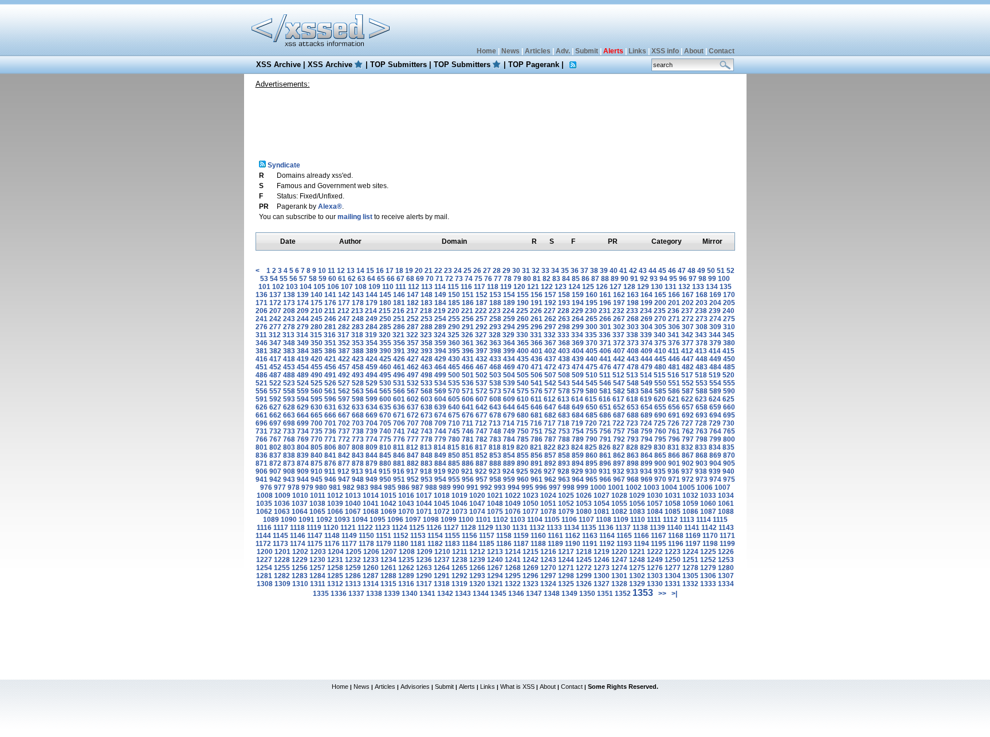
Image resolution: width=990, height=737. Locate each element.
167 (688, 295)
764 (715, 431)
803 (289, 447)
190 (523, 303)
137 (275, 295)
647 (550, 407)
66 (391, 279)
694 (715, 415)
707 (413, 423)
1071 (424, 512)
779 (440, 439)
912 (343, 471)
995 (527, 487)
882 (413, 463)
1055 (619, 504)
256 (468, 319)
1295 (513, 576)
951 (399, 479)
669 (372, 415)
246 (330, 319)
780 (454, 439)
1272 (584, 568)
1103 (517, 520)
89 (615, 279)
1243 (548, 560)
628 (289, 407)
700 (317, 423)
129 (643, 287)
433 (495, 359)
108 (361, 287)
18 (399, 271)
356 (399, 343)
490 (317, 375)
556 (262, 391)
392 (413, 351)
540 (523, 383)
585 (660, 391)
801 (262, 447)
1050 (530, 504)
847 (413, 455)
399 (509, 351)
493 (358, 375)
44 (653, 271)
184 (440, 303)
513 (632, 375)
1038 (317, 504)
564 (372, 391)
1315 (388, 584)
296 (537, 327)
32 (536, 271)
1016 (406, 496)
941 (262, 479)
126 (602, 287)
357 (413, 343)
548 (633, 383)
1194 (641, 544)
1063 (282, 512)
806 (330, 447)
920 (453, 471)
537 (482, 383)
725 (660, 423)
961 (537, 479)
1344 (481, 594)
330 (522, 335)
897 (619, 463)
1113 (686, 520)
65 (381, 279)
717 (550, 423)
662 (275, 415)
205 (729, 303)
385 (317, 351)
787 (550, 439)
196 (605, 303)
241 (262, 319)
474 (578, 367)
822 (550, 447)
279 (303, 327)
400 (523, 351)
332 (550, 335)
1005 (687, 487)
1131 (520, 528)
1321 (495, 584)
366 (537, 343)
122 (547, 287)
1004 (669, 487)
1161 (555, 536)
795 (660, 439)
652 (619, 407)
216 (398, 311)
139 (303, 295)
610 (523, 399)
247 (344, 319)
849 (440, 455)
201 (674, 303)
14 (360, 271)
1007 (722, 487)
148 (427, 295)
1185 (486, 544)
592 (275, 399)
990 (459, 487)
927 (550, 471)
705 (385, 423)
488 (289, 375)
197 (619, 303)
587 (688, 391)
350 (317, 343)
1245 (584, 560)
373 (633, 343)
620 (660, 399)
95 (673, 279)
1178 (366, 544)
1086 (690, 512)
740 (385, 431)
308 (702, 327)
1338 (374, 594)
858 (564, 455)
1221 (637, 552)
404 (578, 351)
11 (331, 271)
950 (385, 479)
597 (344, 399)
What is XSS (517, 686)
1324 (548, 584)
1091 (306, 520)
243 (289, 319)
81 (537, 279)
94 (663, 279)
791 (605, 439)
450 (729, 359)
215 (385, 311)
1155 (452, 536)
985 (390, 487)
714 (508, 423)
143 (358, 295)
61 (342, 279)
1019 (459, 496)
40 (614, 271)
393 (427, 351)
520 (728, 375)
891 (537, 463)
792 (619, 439)
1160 (538, 536)
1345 (498, 594)
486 (262, 375)
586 (674, 391)
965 (592, 479)
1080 (584, 512)
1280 (726, 568)
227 (550, 311)
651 (605, 407)
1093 (342, 520)
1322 (513, 584)
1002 (634, 487)
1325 (566, 584)
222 (481, 311)
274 (715, 319)
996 (541, 487)
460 (385, 367)
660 (729, 407)
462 (413, 367)
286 (399, 327)
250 (385, 319)
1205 (353, 552)
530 (385, 383)
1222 (655, 552)
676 (468, 415)
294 (509, 327)
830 (660, 447)
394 (440, 351)
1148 (332, 536)
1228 (282, 560)
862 (619, 455)
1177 (349, 544)
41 (623, 271)
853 (495, 455)
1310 (300, 584)
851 (468, 455)
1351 (605, 594)
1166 (641, 536)
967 (619, 479)
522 (275, 383)
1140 (674, 528)
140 (317, 295)
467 (482, 367)
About (694, 51)
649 (578, 407)
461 (399, 367)
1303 (655, 576)
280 (317, 327)
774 (372, 439)
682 (550, 415)
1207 (389, 552)
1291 (442, 576)
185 (454, 303)
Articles (538, 51)
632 (344, 407)
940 (728, 471)
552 (688, 383)
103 (292, 287)
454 (303, 367)
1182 (435, 544)
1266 (477, 568)
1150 (366, 536)
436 (537, 359)
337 (618, 335)
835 (728, 447)
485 (729, 367)
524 (303, 383)
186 (468, 303)
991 (472, 487)
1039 (335, 504)
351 (330, 343)
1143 (726, 528)
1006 (705, 487)
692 (688, 415)
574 (509, 391)
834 (715, 447)
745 (454, 431)
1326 (584, 584)
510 (592, 375)
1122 (365, 528)
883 (427, 463)
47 (682, 271)
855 (523, 455)
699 (303, 423)
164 (647, 295)
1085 (673, 512)
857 (550, 455)
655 (660, 407)
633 (358, 407)
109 (374, 287)
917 (412, 471)
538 (495, 383)
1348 (552, 594)
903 (702, 463)
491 (330, 375)
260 (523, 319)
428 (427, 359)
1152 (400, 536)
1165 (624, 536)
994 (514, 487)
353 (358, 343)
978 (294, 487)
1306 (708, 576)
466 (468, 367)
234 (646, 311)
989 (445, 487)
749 (509, 431)
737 (344, 431)
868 (702, 455)
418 (289, 359)
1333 (708, 584)
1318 (442, 584)
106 (333, 287)
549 (647, 383)
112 (413, 287)
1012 (335, 496)
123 (561, 287)
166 (674, 295)
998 (569, 487)
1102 (500, 520)
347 (275, 343)
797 (688, 439)
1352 (623, 594)
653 (633, 407)
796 (674, 439)
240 (728, 311)
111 (400, 287)
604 (440, 399)
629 (303, 407)
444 (647, 359)
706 (399, 423)
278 (289, 327)
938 (701, 471)
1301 (619, 576)
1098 (431, 520)
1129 (485, 528)
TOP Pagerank (533, 64)
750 (523, 431)
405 (592, 351)
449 (715, 359)
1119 (314, 528)
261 (537, 319)
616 (605, 399)
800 (729, 439)
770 (317, 439)
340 (660, 335)
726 (673, 423)
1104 (535, 520)
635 (385, 407)
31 (526, 271)
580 (592, 391)
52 (730, 271)
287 (413, 327)
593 (289, 399)
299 (578, 327)
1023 (530, 496)
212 (343, 311)
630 (317, 407)
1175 (315, 544)
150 (454, 295)
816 (467, 447)
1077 (530, 512)
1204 (336, 552)
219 (440, 311)
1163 (590, 536)
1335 (321, 594)
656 (674, 407)
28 (497, 271)
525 (317, 383)
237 (687, 311)
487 (275, 375)
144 (372, 295)
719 (577, 423)
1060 (708, 504)
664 (303, 415)
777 (413, 439)
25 (467, 271)
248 (358, 319)
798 (702, 439)
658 (702, 407)
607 (482, 399)
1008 (265, 496)
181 (399, 303)
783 (495, 439)
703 (358, 423)
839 (303, 455)
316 (330, 335)
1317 (424, 584)
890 (523, 463)
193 (564, 303)
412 (687, 351)
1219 (602, 552)
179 (372, 303)
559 (303, 391)
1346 (516, 594)
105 (319, 287)
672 (413, 415)
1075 (495, 512)
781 (468, 439)
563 (358, 391)
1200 (265, 552)
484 (715, 367)
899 (647, 463)
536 (468, 383)
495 (385, 375)
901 (674, 463)
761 (674, 431)
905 (729, 463)
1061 (726, 504)
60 (332, 279)
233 (632, 311)
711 (467, 423)
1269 (530, 568)
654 (647, 407)
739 (372, 431)
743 (427, 431)
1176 (332, 544)
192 (550, 303)
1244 (566, 560)
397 (482, 351)
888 (495, 463)
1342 (445, 594)
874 (303, 463)
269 (647, 319)
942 (275, 479)
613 (563, 399)
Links (637, 51)
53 (264, 279)
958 (495, 479)
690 (660, 415)
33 (545, 271)
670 (385, 415)
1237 (442, 560)
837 (275, 455)
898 (633, 463)
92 (644, 279)
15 (370, 271)
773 (358, 439)
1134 (571, 528)
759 (647, 431)
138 (289, 295)
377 (688, 343)
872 (275, 463)
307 (688, 327)
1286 (353, 576)
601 (399, 399)
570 (454, 391)
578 (564, 391)
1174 (297, 544)
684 (578, 415)
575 (523, 391)
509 (578, 375)
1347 (534, 594)
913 (357, 471)
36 (575, 271)
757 (619, 431)
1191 (590, 544)
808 (358, 447)
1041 (371, 504)
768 (289, 439)
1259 (353, 568)
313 (288, 335)
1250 (673, 560)
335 (591, 335)
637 (413, 407)
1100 (466, 520)
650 (592, 407)
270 (660, 319)
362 (482, 343)
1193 (624, 544)
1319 (459, 584)
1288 (388, 576)
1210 (442, 552)
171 (262, 303)
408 (633, 351)
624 (715, 399)
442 (619, 359)
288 (427, 327)
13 (351, 271)
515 (660, 375)
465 (454, 367)
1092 (324, 520)
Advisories (415, 686)
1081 (602, 512)
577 (550, 391)
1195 (658, 544)
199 (647, 303)
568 (427, 391)
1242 (530, 560)
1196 (675, 544)
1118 (297, 528)
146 (399, 295)
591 (262, 399)
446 (674, 359)
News (510, 51)
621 (673, 399)
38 (594, 271)
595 (317, 399)
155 (523, 295)
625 (728, 399)
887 (482, 463)
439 (578, 359)
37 (584, 271)
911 (330, 471)
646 (537, 407)
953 (427, 479)
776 (399, 439)
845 (385, 455)
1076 (513, 512)
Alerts (467, 686)
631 (330, 407)
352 (344, 343)
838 (289, 455)
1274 (619, 568)
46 (672, 271)
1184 (469, 544)
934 (646, 471)
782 (482, 439)
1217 (566, 552)
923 (495, 471)
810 (385, 447)
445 (660, 359)
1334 (726, 584)
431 (468, 359)
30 (516, 271)
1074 (477, 512)
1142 (709, 528)
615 (591, 399)
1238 (459, 560)
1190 (572, 544)
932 (618, 471)
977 (280, 487)
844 (372, 455)
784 (509, 439)
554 (715, 383)
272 (688, 319)
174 (303, 303)
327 (481, 335)
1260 (371, 568)
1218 (584, 552)
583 (633, 391)
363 (495, 343)
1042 (388, 504)
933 (632, 471)
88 (605, 279)
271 (674, 319)
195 (592, 303)
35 (565, 271)
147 (413, 295)
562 (344, 391)
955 (454, 479)
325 (453, 335)
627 (275, 407)
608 (495, 399)
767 (275, 439)
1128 (468, 528)
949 (372, 479)
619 (646, 399)
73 (459, 279)
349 (303, 343)
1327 (602, 584)
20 (419, 271)
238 (701, 311)
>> (662, 594)
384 (303, 351)
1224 (690, 552)
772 (344, 439)
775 (385, 439)
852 (482, 455)
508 (564, 375)
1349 (569, 594)
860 (592, 455)
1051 (548, 504)
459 (372, 367)
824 (577, 447)
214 (371, 311)
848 (427, 455)
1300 (602, 576)
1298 (566, 576)
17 (390, 271)
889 (509, 463)
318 (357, 335)
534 (440, 383)
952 (413, 479)
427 (413, 359)
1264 (442, 568)
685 (592, 415)
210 (317, 311)
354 (372, 343)
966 (605, 479)
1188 (538, 544)
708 (427, 423)
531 (399, 383)
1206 (371, 552)
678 (495, 415)
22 (438, 271)
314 (302, 335)
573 (495, 391)
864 (647, 455)
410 (660, 351)
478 (633, 367)
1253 (726, 560)
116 (466, 287)
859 (578, 455)
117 (479, 287)
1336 (339, 594)
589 (715, 391)
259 (509, 319)
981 (335, 487)
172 (275, 303)
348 (289, 343)
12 (341, 271)
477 (619, 367)
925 (522, 471)
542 (550, 383)
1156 (469, 536)
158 (564, 295)
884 (440, 463)
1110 (637, 520)
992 (486, 487)
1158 (504, 536)
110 (388, 287)
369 (578, 343)
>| (674, 594)
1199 (727, 544)
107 (347, 287)
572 (482, 391)
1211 (459, 552)
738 (358, 431)
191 (537, 303)
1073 (459, 512)
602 (413, 399)
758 (633, 431)
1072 (442, 512)
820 (522, 447)
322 (412, 335)
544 (578, 383)
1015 (388, 496)
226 (536, 311)
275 (729, 319)
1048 (495, 504)
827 (618, 447)
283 (358, 327)
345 (728, 335)
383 (289, 351)
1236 (424, 560)
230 (591, 311)
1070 (406, 512)
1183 (452, 544)
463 (427, 367)
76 (488, 279)
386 (330, 351)
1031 (673, 496)
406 (605, 351)
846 (399, 455)
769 (303, 439)
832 (687, 447)
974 (715, 479)
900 (660, 463)
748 (495, 431)
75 (478, 279)
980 (321, 487)
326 (467, 335)
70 (430, 279)
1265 (459, 568)
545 (592, 383)
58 (313, 279)
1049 (513, 504)
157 (550, 295)
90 (624, 279)
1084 (655, 512)
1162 (572, 536)
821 (536, 447)
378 (702, 343)
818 (495, 447)
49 (701, 271)
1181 (418, 544)
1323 (530, 584)
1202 (300, 552)
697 (275, 423)
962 (550, 479)
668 (358, 415)
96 (683, 279)
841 (330, 455)
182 (413, 303)
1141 (692, 528)
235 (660, 311)
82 (547, 279)
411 (673, 351)
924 (508, 471)
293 (495, 327)
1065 (317, 512)
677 (482, 415)
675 (454, 415)
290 (454, 327)
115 (453, 287)
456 (330, 367)
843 (358, 455)
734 (303, 431)
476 (605, 367)
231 (605, 311)
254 (440, 319)
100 (724, 279)
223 (495, 311)
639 (440, 407)
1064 (300, 512)
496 (399, 375)
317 (343, 335)
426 (399, 359)
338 (632, 335)
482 (688, 367)
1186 (504, 544)
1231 (335, 560)
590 (729, 391)
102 (278, 287)
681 (537, 415)
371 (605, 343)
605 (454, 399)
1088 (726, 512)
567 (413, 391)
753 (564, 431)
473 (564, 367)
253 (427, 319)
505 (523, 375)
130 (657, 287)
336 (605, 335)
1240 (495, 560)
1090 (289, 520)
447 (688, 359)
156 (537, 295)
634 (372, 407)
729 (715, 423)
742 (413, 431)
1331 (673, 584)
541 (537, 383)
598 (358, 399)
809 (372, 447)
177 (344, 303)
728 (701, 423)
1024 (548, 496)
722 (618, 423)
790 (592, 439)
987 (417, 487)
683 (564, 415)
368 (564, 343)
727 (687, 423)
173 (289, 303)
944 (303, 479)
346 (262, 343)
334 (577, 335)
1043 (406, 504)
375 (660, 343)
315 (316, 335)
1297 (548, 576)
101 (264, 287)
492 (344, 375)
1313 (353, 584)
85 (576, 279)
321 (398, 335)
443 (633, 359)
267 (619, 319)
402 (550, 351)
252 (413, 319)
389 (372, 351)
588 (702, 391)
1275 (637, 568)
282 (344, 327)
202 (688, 303)
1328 (619, 584)
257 (482, 319)
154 (509, 295)
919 (440, 471)
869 (715, 455)
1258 (335, 568)
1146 (297, 536)
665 (317, 415)
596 (330, 399)
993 (500, 487)
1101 (483, 520)
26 (477, 271)
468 (495, 367)
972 (688, 479)
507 (550, 375)
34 (555, 271)
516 (673, 375)
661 (262, 415)
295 (523, 327)
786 (537, 439)
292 (482, 327)
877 (344, 463)
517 (687, 375)
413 (701, 351)
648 (564, 407)
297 (550, 327)
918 (426, 471)
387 (344, 351)
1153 (418, 536)
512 (618, 375)
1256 (300, 568)
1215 (530, 552)
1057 (655, 504)
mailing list (354, 217)
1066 (335, 512)
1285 (335, 576)
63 (362, 279)
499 (440, 375)
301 (605, 327)
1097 (413, 520)
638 (427, 407)
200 (660, 303)
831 (673, 447)
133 (698, 287)
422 (344, 359)
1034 (726, 496)
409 (647, 351)
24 (458, 271)
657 (688, 407)
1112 (670, 520)
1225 (708, 552)
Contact (721, 51)
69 (420, 279)
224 (508, 311)
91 (634, 279)
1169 (693, 536)
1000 (598, 487)
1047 (477, 504)
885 (454, 463)
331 (536, 335)
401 (537, 351)
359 (440, 343)
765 (729, 431)
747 (482, 431)
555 (729, 383)
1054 (602, 504)
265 (592, 319)
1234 (388, 560)
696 (262, 423)
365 (523, 343)
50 (711, 271)
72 (449, 279)
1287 (371, 576)
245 (317, 319)
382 (275, 351)
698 (289, 423)
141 (330, 295)
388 (358, 351)
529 (372, 383)
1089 (271, 520)
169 (715, 295)
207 (275, 311)
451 (262, 367)
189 (509, 303)
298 (564, 327)
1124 (399, 528)
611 (536, 399)
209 (303, 311)
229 (577, 311)
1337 (356, 594)
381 (262, 351)
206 (262, 311)
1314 (371, 584)
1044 (424, 504)
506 (537, 375)
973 (702, 479)
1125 (417, 528)
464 (440, 367)
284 (372, 327)
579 (578, 391)
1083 (637, 512)
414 (715, 351)
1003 (651, 487)
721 (605, 423)
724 (646, 423)
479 (647, 367)
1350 (587, 594)
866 (674, 455)
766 (262, 439)
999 (582, 487)
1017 (424, 496)
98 (702, 279)
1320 (477, 584)
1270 (548, 568)
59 (323, 279)
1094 (360, 520)
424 (372, 359)
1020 (477, 496)
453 (289, 367)
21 (429, 271)
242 (275, 319)
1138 (640, 528)
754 (578, 431)
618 (632, 399)
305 (660, 327)
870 (729, 455)
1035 (264, 504)
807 (344, 447)
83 (556, 279)
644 (509, 407)
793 (633, 439)
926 (536, 471)
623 (701, 399)
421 (330, 359)
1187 (521, 544)
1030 (655, 496)
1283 (300, 576)
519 (715, 375)
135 (726, 287)
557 (275, 391)
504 (509, 375)
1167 (658, 536)
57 (303, 279)
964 (578, 479)
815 (453, 447)
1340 (410, 594)
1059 (690, 504)
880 (385, 463)
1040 (353, 504)
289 (440, 327)
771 (330, 439)
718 (563, 423)
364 (509, 343)
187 (482, 303)
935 (660, 471)
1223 (673, 552)
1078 (548, 512)
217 (412, 311)
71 (439, 279)
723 (632, 423)
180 (385, 303)
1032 (690, 496)
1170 (710, 536)
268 (633, 319)
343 (701, 335)
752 (550, 431)
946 (330, 479)
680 (523, 415)
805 (317, 447)
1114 (703, 520)
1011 (317, 496)
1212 (477, 552)
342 (687, 335)
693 (702, 415)
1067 (353, 512)
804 (303, 447)
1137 (623, 528)
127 (616, 287)
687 (619, 415)
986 (404, 487)
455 (317, 367)
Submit (586, 51)
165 (660, 295)
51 (721, 271)
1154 (435, 536)
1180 (400, 544)
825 (591, 447)
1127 (451, 528)
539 (509, 383)
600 (385, 399)
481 (674, 367)
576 (537, 391)
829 (646, 447)
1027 (602, 496)
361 (468, 343)
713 (495, 423)
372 (619, 343)
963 (564, 479)
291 (468, 327)
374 (647, 343)
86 (586, 279)
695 (729, 415)
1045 (442, 504)
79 (517, 279)
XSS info (665, 51)
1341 (427, 594)
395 (454, 351)
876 (330, 463)
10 (322, 271)
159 (578, 295)
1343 (463, 594)
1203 (318, 552)
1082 (619, 512)
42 (633, 271)
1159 (521, 536)
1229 (300, 560)
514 (646, 375)
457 (344, 367)
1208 (407, 552)
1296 (530, 576)
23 (448, 271)
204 (715, 303)
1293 (477, 576)
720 (591, 423)
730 (728, 423)
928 (563, 471)
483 (702, 367)
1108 (603, 520)
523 (289, 383)
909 (303, 471)
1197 (693, 544)
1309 (282, 584)
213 (357, 311)
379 (715, 343)
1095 (378, 520)
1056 (637, 504)
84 (566, 279)
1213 (495, 552)
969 (647, 479)
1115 (720, 520)
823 (563, 447)
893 (564, 463)
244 (303, 319)
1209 (425, 552)
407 (619, 351)
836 (262, 455)
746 (468, 431)
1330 (655, 584)
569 (440, 391)
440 (592, 359)
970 (660, 479)
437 (550, 359)
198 (633, 303)
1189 (555, 544)
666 (330, 415)
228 (563, 311)
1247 (619, 560)
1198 (710, 544)
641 (468, 407)
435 (523, 359)
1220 (619, 552)
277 (275, 327)
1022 (513, 496)
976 (266, 487)
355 (385, 343)
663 (289, 415)
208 (289, 311)
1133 (554, 528)
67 (400, 279)
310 (729, 327)
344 (715, 335)
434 (509, 359)
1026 (584, 496)
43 (643, 271)
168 (702, 295)
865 (660, 455)
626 (262, 407)
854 (509, 455)
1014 (371, 496)
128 (629, 287)
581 (605, 391)
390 (385, 351)
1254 (264, 568)
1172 (263, 544)
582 (619, 391)
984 (376, 487)
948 (358, 479)
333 (563, 335)
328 (495, 335)
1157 (486, 536)
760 (660, 431)
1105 (552, 520)
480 (660, 367)
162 (619, 295)
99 (712, 279)
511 (605, 375)
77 (498, 279)
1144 (263, 536)
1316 (406, 584)
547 (619, 383)
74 (469, 279)
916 (398, 471)
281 (330, 327)
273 (702, 319)
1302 (637, 576)
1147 (315, 536)
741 (399, 431)
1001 (616, 487)
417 (275, 359)
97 (693, 279)
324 (440, 335)
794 (647, 439)
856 (537, 455)
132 (684, 287)
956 (468, 479)
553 (702, 383)
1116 (264, 528)
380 (729, 343)
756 (605, 431)
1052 (566, 504)
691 (674, 415)
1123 (382, 528)
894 (578, 463)
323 (426, 335)
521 (262, 383)
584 (647, 391)
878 (358, 463)
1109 (620, 520)
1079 (566, 512)
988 (431, 487)
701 (330, 423)
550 (660, 383)
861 (605, 455)
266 (605, 319)
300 (592, 327)
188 (495, 303)
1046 (459, 504)
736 (330, 431)
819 (508, 447)
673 (427, 415)
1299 (584, 576)
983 (362, 487)
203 (702, 303)
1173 (280, 544)
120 (519, 287)
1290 (424, 576)
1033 (708, 496)
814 (440, 447)
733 (289, 431)
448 (702, 359)
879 (372, 463)
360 (454, 343)
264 (578, 319)
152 (482, 295)
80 (527, 279)
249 (372, 319)
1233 (371, 560)
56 (293, 279)
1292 (459, 576)
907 (275, 471)
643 (495, 407)
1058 (673, 504)
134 (712, 287)
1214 (513, 552)
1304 (673, 576)
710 (454, 423)
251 (399, 319)
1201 (282, 552)
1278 (690, 568)
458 (358, 367)
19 (409, 271)
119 (506, 287)
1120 (331, 528)
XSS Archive (278, 64)
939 (715, 471)
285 (385, 327)
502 (482, 375)
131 (671, 287)
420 (317, 359)
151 (468, 295)
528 (358, 383)
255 (454, 319)
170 (729, 295)
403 (564, 351)
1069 (388, 512)
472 (550, 367)
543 (564, 383)
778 (427, 439)
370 (592, 343)
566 (399, 391)
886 (468, 463)
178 (358, 303)
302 (619, 327)
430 (454, 359)
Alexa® (330, 206)
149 (440, 295)
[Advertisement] (495, 120)
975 (729, 479)
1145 (280, 536)
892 (550, 463)
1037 (300, 504)
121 (533, 287)
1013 (353, 496)
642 (482, 407)
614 (577, 399)
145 (385, 295)
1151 (383, 536)
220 (453, 311)
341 (673, 335)
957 (482, 479)
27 (487, 271)
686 (605, 415)
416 (262, 359)
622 (687, 399)
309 (715, 327)
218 (426, 311)
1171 (727, 536)
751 (537, 431)
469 (509, 367)
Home (486, 51)
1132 (537, 528)
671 (399, 415)
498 (427, 375)
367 (550, 343)
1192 (607, 544)
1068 (371, 512)
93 (654, 279)
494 (372, 375)
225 (522, 311)
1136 (606, 528)
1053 (584, 504)
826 (605, 447)
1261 (388, 568)
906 (262, 471)
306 (674, 327)
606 (468, 399)
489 (303, 375)
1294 (495, 576)
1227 (264, 560)
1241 (513, 560)
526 (330, 383)
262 (550, 319)
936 (673, 471)
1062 (264, 512)
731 (262, 431)
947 (344, 479)
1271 (566, 568)
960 (523, 479)
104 (306, 287)
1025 (566, 496)
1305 (690, 576)
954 (440, 479)
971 (674, 479)
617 (618, 399)
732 (275, 431)
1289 (406, 576)
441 (605, 359)
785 (523, 439)
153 (495, 295)
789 (578, 439)
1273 (602, 568)
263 (564, 319)
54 (274, 279)
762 (688, 431)
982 (349, 487)
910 (317, 471)
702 (344, 423)
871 (262, 463)
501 (468, 375)
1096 (395, 520)
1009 (282, 496)
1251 (690, 560)
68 (410, 279)
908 (289, 471)
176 (330, 303)
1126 (434, 528)
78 (508, 279)
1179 (383, 544)
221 (467, 311)
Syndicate (283, 165)
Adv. (563, 51)
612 (550, 399)
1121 (348, 528)
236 (673, 311)
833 (701, 447)
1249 (655, 560)
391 (399, 351)
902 (688, 463)
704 (372, 423)
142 (344, 295)
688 (633, 415)
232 (618, 311)
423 (358, 359)
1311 (317, 584)
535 (454, 383)
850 (454, 455)
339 (646, 335)
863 (633, 455)
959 (509, 479)
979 (307, 487)
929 (577, 471)
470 (523, 367)
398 (495, 351)
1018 (442, 496)
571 (468, 391)
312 (275, 335)
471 (537, 367)
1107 (586, 520)
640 (454, 407)
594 (303, 399)
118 (492, 287)
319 (371, 335)
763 (702, 431)
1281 (264, 576)
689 (647, 415)
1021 (495, 496)
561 (330, 391)
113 (427, 287)
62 (352, 279)
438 (564, 359)
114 (440, 287)
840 (317, 455)
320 (385, 335)
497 (413, 375)
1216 (548, 552)
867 (688, 455)
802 (275, 447)
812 (412, 447)
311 (261, 335)
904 (715, 463)
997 (555, 487)
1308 (265, 584)
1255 (282, 568)
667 (344, 415)
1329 (637, 584)
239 (715, 311)
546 (605, 383)
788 (564, 439)
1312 (335, 584)
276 (262, 327)
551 (674, 383)
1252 (708, 560)
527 (344, 383)
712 (481, 423)
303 (633, 327)
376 (674, 343)
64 (371, 279)
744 (440, 431)
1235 (406, 560)
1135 (588, 528)
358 (427, 343)
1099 (449, 520)
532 (413, 383)
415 (728, 351)
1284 (317, 576)
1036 (282, 504)
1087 (708, 512)
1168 (675, 536)
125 (588, 287)
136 (262, 295)
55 (284, 279)
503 (495, 375)
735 (317, 431)
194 (578, 303)
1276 (655, 568)
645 (523, 407)
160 (592, 295)
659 (715, 407)
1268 (513, 568)
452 (275, 367)
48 (692, 271)
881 (399, 463)
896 (605, 463)
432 (482, 359)
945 (317, 479)
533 (427, 383)
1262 (406, 568)
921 (467, 471)
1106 (569, 520)
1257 (317, 568)
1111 (654, 520)
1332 (690, 584)
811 (398, 447)
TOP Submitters (398, 64)
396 (468, 351)
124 (574, 287)
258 (495, 319)
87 (595, 279)
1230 (317, 560)
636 (399, 407)
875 (317, 463)
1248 (637, 560)
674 (440, 415)
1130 (502, 528)
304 (647, 327)
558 (289, 391)
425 (385, 359)
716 (536, 423)
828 (632, 447)
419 (303, 359)
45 (662, 271)
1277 (673, 568)
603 (427, 399)
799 (715, 439)
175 (317, 303)
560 (317, 391)
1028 (619, 496)
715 (522, 423)
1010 (300, 496)
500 (454, 375)
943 (289, 479)
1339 (392, 594)
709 (440, 423)
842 (344, 455)
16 (380, 271)
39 (604, 271)
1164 (607, 536)
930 (591, 471)
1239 (477, 560)
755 (592, 431)
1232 (353, 560)
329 (508, 335)
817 (481, 447)
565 (385, 391)
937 (687, 471)
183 (427, 303)
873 (289, 463)
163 (633, 295)
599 (372, 399)
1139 (657, 528)
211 (330, 311)
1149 (349, 536)
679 (509, 415)
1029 (637, 496)
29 (506, 271)
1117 (280, 528)
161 (605, 295)
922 (481, 471)
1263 (424, 568)
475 (592, 367)
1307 (726, 576)
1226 (726, 552)
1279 (708, 568)
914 (371, 471)
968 (633, 479)
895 (592, 463)
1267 (495, 568)
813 (426, 447)
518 (701, 375)
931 (605, 471)
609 (509, 399)
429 (440, 359)
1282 (282, 576)
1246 (602, 560)
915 (385, 471)
